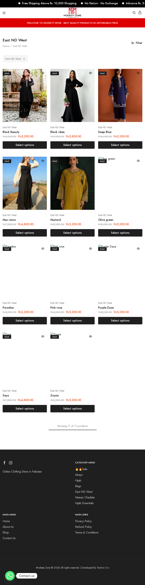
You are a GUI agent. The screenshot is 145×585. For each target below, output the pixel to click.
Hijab (78, 480)
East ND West (13, 59)
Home (6, 46)
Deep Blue (104, 132)
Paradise (8, 308)
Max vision (9, 220)
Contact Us (9, 538)
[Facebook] (4, 463)
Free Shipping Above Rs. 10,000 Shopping (41, 3)
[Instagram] (11, 463)
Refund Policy (83, 527)
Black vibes (57, 132)
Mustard (55, 220)
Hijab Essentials (84, 503)
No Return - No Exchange (93, 3)
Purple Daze (106, 308)
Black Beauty (11, 132)
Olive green (105, 220)
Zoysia (54, 395)
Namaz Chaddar (85, 497)
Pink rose (56, 308)
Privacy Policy (83, 521)
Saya (6, 395)
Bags (78, 486)
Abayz (79, 475)
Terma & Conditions (86, 532)
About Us (8, 527)
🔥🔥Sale (81, 469)
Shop (6, 532)
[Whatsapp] (10, 576)
